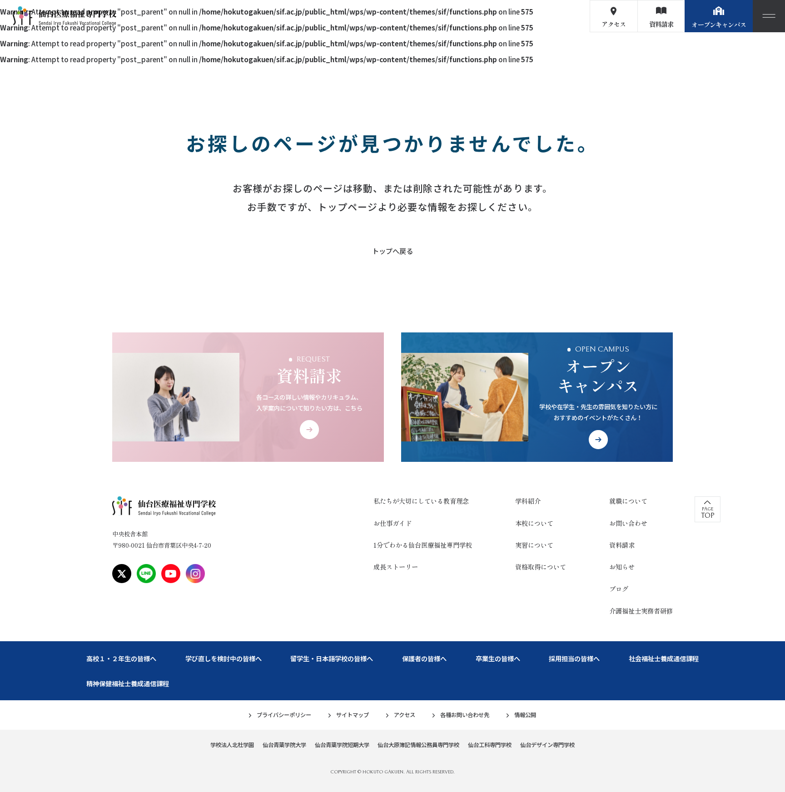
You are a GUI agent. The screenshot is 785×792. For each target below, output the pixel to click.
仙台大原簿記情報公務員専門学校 (418, 745)
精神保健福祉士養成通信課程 (127, 683)
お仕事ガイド (392, 523)
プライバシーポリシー (284, 715)
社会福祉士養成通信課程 (664, 658)
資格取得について (540, 566)
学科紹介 (528, 500)
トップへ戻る (392, 251)
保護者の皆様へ (424, 658)
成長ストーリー (395, 566)
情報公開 (525, 715)
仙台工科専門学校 (490, 745)
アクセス (613, 24)
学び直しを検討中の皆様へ (223, 658)
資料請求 (661, 24)
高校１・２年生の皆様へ (121, 658)
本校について (534, 523)
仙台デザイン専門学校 (547, 745)
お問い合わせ (628, 523)
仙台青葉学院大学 (284, 745)
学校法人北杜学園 (232, 745)
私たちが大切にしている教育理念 (421, 500)
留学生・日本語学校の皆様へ (331, 658)
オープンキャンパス (718, 24)
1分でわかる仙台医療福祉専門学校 (422, 544)
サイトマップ (352, 715)
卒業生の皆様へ (498, 658)
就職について (628, 500)
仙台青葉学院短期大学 (342, 745)
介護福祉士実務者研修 (641, 610)
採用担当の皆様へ (574, 658)
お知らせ (622, 566)
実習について (534, 544)
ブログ (618, 589)
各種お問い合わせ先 (464, 715)
